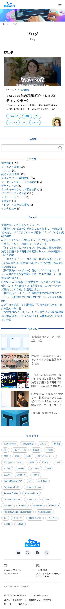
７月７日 (52, 518)
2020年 (45, 462)
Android (22, 505)
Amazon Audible (34, 487)
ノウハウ (6, 170)
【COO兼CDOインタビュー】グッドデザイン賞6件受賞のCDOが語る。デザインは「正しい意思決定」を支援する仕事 (32, 316)
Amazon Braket (11, 493)
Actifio (36, 475)
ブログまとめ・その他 (14, 193)
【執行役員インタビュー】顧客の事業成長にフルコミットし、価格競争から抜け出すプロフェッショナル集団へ (31, 297)
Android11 (37, 505)
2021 (58, 462)
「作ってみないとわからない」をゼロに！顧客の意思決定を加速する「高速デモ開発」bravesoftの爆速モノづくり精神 (32, 251)
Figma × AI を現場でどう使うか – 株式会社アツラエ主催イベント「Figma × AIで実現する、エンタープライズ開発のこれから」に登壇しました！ (32, 285)
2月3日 (57, 444)
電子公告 (7, 604)
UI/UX (35, 122)
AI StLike (42, 481)
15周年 (36, 450)
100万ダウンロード (12, 462)
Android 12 (54, 505)
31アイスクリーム (46, 456)
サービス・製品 (10, 166)
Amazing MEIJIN (11, 487)
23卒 (17, 456)
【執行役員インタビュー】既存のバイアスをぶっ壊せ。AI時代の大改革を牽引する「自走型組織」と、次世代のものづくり (31, 274)
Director (13, 122)
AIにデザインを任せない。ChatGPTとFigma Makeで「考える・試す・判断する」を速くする (31, 242)
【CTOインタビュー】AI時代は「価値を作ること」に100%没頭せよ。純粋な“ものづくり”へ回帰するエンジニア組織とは (32, 262)
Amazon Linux (31, 493)
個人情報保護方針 (40, 595)
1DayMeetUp (10, 444)
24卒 (28, 456)
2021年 (7, 468)
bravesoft (13, 116)
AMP (47, 499)
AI (31, 481)
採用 (27, 116)
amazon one (32, 499)
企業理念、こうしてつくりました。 (21, 225)
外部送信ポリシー (25, 604)
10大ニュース (20, 450)
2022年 (20, 468)
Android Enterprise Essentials (17, 512)
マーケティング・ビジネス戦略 (18, 182)
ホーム (5, 24)
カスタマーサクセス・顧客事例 (19, 189)
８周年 (7, 524)
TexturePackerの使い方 (44, 413)
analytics (8, 505)
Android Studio (44, 512)
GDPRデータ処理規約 (13, 600)
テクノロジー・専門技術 (15, 178)
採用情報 (25, 89)
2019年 (32, 462)
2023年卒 (21, 475)
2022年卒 (35, 468)
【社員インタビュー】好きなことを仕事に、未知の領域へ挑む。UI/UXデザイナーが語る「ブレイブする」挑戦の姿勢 (32, 232)
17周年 (49, 450)
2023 (48, 468)
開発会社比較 (35, 518)
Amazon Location (12, 499)
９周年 (20, 524)
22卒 (6, 456)
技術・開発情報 (10, 174)
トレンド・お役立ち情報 (15, 204)
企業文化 (6, 201)
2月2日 (43, 444)
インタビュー (8, 208)
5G (5, 450)
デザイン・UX (9, 185)
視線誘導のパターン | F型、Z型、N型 (46, 338)
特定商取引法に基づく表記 (15, 595)
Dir (37, 116)
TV (5, 518)
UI (24, 122)
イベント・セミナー (12, 197)
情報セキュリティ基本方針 (40, 600)
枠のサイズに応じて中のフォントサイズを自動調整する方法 (46, 359)
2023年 (7, 475)
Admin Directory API (13, 481)
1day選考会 (28, 444)
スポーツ (18, 518)
